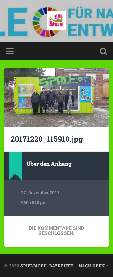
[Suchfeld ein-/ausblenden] (103, 51)
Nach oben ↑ (94, 265)
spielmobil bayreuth (47, 265)
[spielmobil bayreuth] (56, 21)
